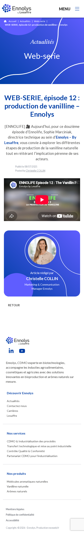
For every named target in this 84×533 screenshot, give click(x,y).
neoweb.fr (53, 527)
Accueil (12, 21)
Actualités (25, 21)
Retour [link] (14, 305)
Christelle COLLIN (35, 170)
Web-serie (39, 21)
